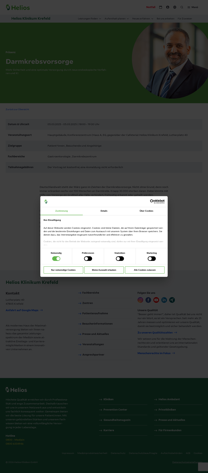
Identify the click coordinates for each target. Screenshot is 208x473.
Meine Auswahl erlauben (104, 270)
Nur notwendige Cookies (63, 270)
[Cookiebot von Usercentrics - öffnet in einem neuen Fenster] (152, 201)
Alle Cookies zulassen (145, 270)
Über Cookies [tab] (146, 211)
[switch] (88, 258)
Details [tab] (104, 211)
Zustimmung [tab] (61, 211)
